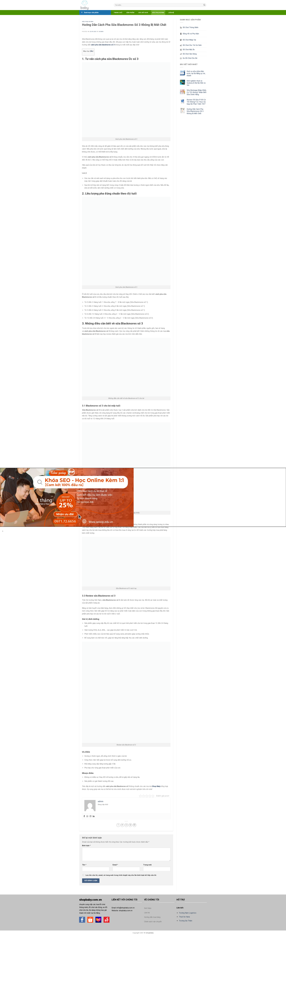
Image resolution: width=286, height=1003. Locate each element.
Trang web (147, 865)
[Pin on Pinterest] (130, 825)
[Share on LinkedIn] (134, 825)
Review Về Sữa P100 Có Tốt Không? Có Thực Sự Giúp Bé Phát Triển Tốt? (196, 102)
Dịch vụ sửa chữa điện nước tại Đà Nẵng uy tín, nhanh (196, 73)
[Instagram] (90, 816)
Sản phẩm (130, 12)
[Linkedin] (94, 816)
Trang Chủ (118, 12)
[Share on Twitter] (122, 825)
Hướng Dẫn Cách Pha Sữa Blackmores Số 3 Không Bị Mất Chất (195, 111)
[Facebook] (84, 816)
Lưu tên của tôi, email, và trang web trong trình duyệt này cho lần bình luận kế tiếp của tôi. (121, 875)
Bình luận (86, 846)
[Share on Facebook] (118, 825)
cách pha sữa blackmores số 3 (103, 45)
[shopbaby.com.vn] (94, 5)
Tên (84, 865)
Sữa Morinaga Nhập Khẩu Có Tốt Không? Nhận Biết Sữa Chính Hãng (196, 92)
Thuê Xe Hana (184, 917)
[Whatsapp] (87, 816)
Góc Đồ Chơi (143, 12)
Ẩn (92, 51)
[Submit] (204, 5)
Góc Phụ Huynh (158, 12)
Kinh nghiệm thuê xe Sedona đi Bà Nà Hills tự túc (196, 83)
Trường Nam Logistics (187, 913)
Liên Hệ (171, 12)
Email (115, 865)
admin (101, 31)
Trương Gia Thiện (185, 921)
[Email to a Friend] (126, 825)
